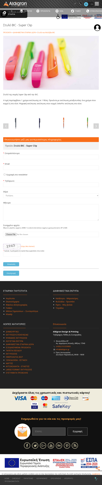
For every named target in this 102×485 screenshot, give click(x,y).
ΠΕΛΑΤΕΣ (28, 11)
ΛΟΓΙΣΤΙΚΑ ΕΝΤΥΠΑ (14, 341)
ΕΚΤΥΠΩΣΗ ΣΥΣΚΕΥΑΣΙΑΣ (17, 334)
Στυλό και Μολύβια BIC (46, 32)
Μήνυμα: (7, 202)
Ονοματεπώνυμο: (12, 153)
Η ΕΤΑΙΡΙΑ (11, 12)
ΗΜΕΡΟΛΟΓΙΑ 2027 (14, 357)
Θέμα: (5, 191)
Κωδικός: (7, 251)
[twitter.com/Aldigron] (35, 445)
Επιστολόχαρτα (12, 301)
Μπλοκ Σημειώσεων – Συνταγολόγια (22, 311)
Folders (9, 308)
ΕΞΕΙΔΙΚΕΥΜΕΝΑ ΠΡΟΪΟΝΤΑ (18, 347)
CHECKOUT (16, 478)
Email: (7, 164)
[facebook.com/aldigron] (27, 445)
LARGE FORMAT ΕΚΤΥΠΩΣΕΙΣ (19, 369)
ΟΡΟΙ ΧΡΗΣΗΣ (56, 478)
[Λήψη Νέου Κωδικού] (11, 246)
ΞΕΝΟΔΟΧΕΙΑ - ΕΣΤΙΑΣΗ (16, 360)
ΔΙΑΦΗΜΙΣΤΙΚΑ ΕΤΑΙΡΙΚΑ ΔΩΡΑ (24, 32)
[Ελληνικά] (86, 4)
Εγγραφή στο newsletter (16, 174)
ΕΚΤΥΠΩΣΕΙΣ (11, 353)
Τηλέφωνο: (10, 181)
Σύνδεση (97, 27)
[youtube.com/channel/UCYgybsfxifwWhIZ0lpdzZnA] (51, 445)
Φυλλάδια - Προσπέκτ (65, 301)
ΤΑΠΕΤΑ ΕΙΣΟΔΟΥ (14, 350)
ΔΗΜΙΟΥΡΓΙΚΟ (12, 331)
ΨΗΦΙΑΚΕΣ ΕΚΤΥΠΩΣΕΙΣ (16, 338)
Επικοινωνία (59, 324)
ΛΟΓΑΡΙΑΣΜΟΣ (41, 478)
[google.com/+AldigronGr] (43, 445)
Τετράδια (59, 308)
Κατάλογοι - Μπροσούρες (67, 298)
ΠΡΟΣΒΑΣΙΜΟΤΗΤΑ (12, 481)
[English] (92, 4)
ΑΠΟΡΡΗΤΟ (68, 478)
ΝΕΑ (61, 11)
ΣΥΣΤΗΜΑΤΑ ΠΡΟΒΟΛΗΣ (17, 372)
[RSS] (75, 445)
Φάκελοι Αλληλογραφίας (16, 305)
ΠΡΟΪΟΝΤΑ (45, 11)
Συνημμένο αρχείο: (11, 225)
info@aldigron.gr (62, 349)
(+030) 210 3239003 (63, 346)
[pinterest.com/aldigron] (67, 445)
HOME (7, 478)
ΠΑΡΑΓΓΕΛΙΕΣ (28, 478)
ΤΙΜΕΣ (78, 11)
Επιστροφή (11, 273)
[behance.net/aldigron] (59, 445)
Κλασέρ (9, 314)
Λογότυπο (10, 298)
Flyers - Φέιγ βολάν (64, 305)
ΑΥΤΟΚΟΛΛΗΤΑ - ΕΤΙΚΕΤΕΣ (17, 366)
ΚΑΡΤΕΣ (9, 363)
